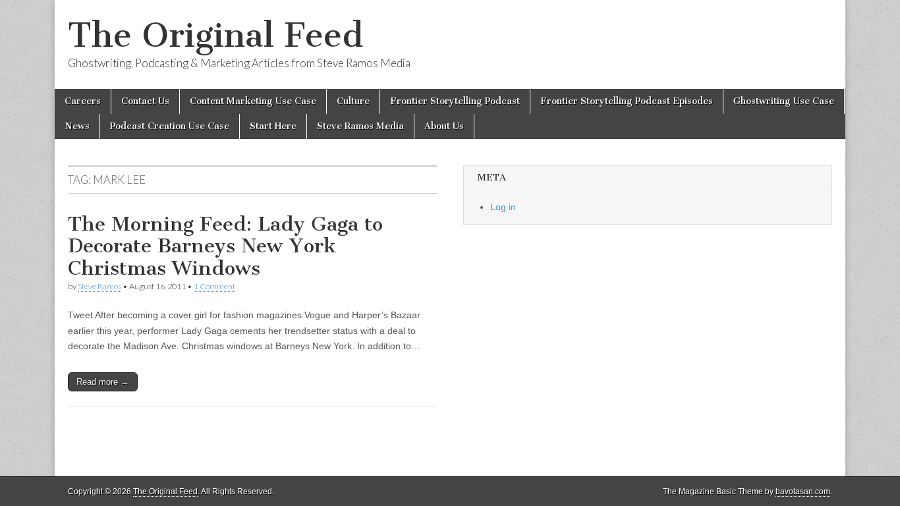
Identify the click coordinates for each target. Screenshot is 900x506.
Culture (353, 101)
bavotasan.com (802, 491)
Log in (503, 207)
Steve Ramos (99, 286)
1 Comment (214, 286)
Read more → (102, 382)
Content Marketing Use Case (253, 101)
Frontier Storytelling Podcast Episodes (626, 101)
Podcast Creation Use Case (169, 126)
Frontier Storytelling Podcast (455, 101)
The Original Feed (215, 35)
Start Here (273, 126)
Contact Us (145, 101)
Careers (83, 101)
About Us (444, 126)
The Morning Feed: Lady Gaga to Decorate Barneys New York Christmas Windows (225, 246)
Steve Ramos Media (360, 126)
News (77, 126)
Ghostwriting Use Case (783, 101)
